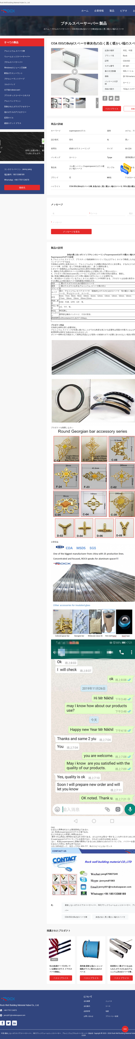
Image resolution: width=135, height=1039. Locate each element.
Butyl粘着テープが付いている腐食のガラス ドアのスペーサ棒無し (61, 969)
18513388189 (18, 174)
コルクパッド (9, 84)
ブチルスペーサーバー (60, 29)
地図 (107, 1011)
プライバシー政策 (112, 1016)
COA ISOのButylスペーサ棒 (76, 917)
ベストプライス (111, 109)
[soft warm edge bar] (74, 72)
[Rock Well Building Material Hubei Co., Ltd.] (8, 11)
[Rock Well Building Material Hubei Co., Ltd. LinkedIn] (117, 98)
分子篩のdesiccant (12, 90)
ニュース (109, 1001)
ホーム (46, 29)
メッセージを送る (71, 231)
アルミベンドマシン (12, 101)
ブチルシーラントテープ (14, 79)
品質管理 (87, 1011)
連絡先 (22, 187)
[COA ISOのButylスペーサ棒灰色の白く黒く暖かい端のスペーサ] (61, 950)
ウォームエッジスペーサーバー (17, 56)
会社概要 (87, 1001)
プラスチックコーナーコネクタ (17, 95)
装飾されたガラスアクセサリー (17, 106)
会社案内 (87, 1006)
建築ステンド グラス (12, 123)
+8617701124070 (21, 180)
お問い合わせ (88, 1016)
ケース (108, 1006)
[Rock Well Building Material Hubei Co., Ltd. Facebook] (105, 98)
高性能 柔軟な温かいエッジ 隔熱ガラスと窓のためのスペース (91, 969)
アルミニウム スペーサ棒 (14, 51)
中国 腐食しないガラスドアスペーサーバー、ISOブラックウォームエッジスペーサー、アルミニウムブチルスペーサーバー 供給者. (47, 1033)
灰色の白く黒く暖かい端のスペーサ (110, 917)
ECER (84, 1035)
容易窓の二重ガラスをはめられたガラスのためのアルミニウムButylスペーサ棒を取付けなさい (121, 969)
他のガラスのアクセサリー (15, 112)
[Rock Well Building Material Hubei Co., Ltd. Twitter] (111, 98)
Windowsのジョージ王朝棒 (15, 68)
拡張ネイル (8, 118)
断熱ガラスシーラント (13, 73)
